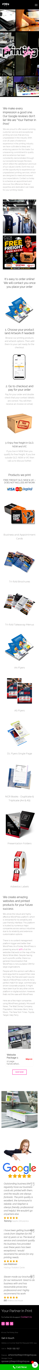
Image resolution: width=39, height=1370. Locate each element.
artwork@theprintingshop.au (22, 1355)
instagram (11, 1323)
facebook (3, 1323)
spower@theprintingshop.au (15, 1361)
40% (21, 949)
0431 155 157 (13, 1348)
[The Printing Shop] (5, 4)
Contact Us (26, 1317)
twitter (7, 1323)
